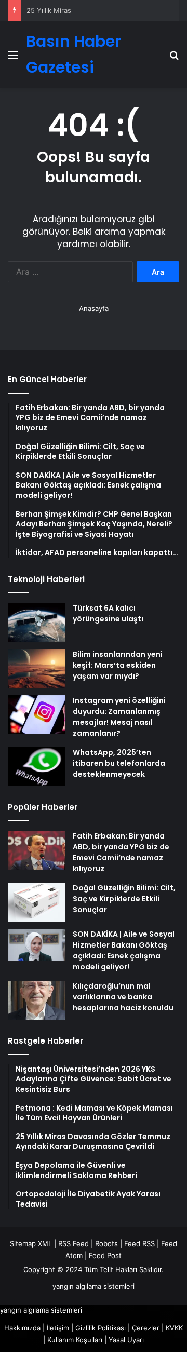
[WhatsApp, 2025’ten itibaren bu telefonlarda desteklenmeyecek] (36, 766)
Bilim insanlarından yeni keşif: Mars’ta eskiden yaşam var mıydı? (118, 665)
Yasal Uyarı (126, 1339)
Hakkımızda (22, 1327)
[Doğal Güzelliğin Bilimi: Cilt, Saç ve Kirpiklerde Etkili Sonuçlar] (36, 902)
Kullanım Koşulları (74, 1339)
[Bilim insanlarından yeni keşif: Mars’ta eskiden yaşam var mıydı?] (36, 668)
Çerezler (145, 1327)
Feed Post (105, 1255)
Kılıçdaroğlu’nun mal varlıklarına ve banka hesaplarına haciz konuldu (123, 997)
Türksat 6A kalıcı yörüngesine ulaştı (108, 613)
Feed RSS (139, 1243)
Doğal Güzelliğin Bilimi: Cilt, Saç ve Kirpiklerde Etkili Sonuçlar (124, 899)
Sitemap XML (31, 1243)
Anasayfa (94, 308)
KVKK (174, 1327)
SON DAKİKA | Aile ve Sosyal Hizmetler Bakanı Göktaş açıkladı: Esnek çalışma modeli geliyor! (124, 950)
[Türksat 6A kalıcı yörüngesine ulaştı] (36, 622)
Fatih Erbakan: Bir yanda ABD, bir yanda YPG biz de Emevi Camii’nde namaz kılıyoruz (121, 852)
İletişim (58, 1327)
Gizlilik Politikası (100, 1327)
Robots (106, 1243)
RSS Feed (73, 1243)
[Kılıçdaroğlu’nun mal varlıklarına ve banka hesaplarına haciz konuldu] (36, 1000)
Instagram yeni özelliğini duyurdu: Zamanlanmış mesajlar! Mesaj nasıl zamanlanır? (119, 716)
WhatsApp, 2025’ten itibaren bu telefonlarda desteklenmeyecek (119, 763)
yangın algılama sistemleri (93, 1286)
